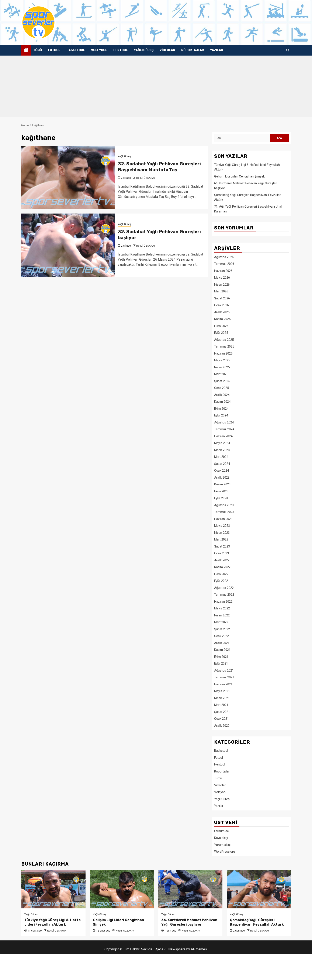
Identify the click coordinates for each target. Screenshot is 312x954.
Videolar (167, 50)
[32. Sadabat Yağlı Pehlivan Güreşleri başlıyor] (68, 245)
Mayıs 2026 (222, 277)
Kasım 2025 (222, 319)
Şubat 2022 (222, 629)
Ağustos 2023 (224, 505)
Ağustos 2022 (224, 588)
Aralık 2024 (221, 395)
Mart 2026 (221, 291)
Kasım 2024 (222, 402)
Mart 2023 (221, 539)
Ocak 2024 (221, 470)
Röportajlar (192, 50)
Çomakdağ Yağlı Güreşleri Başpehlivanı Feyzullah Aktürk (257, 922)
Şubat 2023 (222, 546)
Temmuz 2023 (224, 512)
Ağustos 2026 (224, 257)
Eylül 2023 (221, 498)
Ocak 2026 (221, 305)
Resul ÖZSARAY (145, 177)
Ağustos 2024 (224, 422)
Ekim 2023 (221, 491)
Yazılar (216, 50)
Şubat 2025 (222, 381)
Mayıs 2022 (222, 608)
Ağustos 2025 (224, 340)
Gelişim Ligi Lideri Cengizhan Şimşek (239, 176)
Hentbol (120, 50)
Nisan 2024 (222, 450)
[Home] (26, 50)
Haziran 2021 (223, 684)
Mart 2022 (221, 622)
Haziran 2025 (223, 353)
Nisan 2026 (222, 284)
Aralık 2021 (221, 643)
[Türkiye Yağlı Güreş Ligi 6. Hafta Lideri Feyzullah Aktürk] (53, 889)
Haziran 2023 (223, 519)
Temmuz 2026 (224, 264)
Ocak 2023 (221, 553)
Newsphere (177, 949)
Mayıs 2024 (222, 443)
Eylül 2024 (221, 415)
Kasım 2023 (222, 484)
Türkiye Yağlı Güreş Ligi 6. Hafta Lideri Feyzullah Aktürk (52, 922)
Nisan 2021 (222, 698)
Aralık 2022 (221, 560)
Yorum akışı (222, 845)
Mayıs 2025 (222, 360)
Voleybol (99, 50)
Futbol (54, 50)
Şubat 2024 (222, 464)
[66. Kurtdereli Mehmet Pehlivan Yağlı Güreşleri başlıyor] (190, 889)
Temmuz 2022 (224, 594)
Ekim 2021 (221, 657)
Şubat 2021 (222, 712)
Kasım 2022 (222, 567)
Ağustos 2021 (224, 670)
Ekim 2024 (221, 409)
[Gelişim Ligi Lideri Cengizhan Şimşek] (122, 889)
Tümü (37, 50)
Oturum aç (221, 831)
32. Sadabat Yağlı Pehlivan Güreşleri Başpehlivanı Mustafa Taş (159, 167)
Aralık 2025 (221, 312)
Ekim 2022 (221, 574)
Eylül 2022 (221, 581)
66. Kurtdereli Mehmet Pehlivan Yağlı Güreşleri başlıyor (189, 922)
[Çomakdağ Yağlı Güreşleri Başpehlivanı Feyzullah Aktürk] (259, 889)
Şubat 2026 (222, 298)
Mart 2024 (221, 457)
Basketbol (75, 50)
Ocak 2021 (221, 719)
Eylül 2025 (221, 333)
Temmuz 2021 (224, 677)
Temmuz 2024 (224, 429)
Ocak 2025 (221, 388)
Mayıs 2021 (222, 691)
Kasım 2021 (222, 650)
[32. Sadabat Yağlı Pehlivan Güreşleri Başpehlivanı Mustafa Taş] (68, 177)
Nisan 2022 (222, 615)
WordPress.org (224, 851)
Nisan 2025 (222, 367)
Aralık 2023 (221, 477)
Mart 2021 (221, 705)
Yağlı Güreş (143, 50)
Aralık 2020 (221, 726)
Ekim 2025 (221, 326)
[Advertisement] (156, 87)
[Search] (287, 50)
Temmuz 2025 (224, 346)
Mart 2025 (221, 374)
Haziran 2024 (223, 436)
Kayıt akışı (221, 838)
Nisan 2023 (222, 533)
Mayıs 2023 (222, 526)
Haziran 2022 (223, 601)
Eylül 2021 (221, 663)
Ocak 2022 (221, 636)
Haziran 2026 (223, 271)
